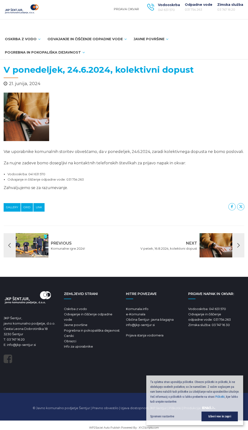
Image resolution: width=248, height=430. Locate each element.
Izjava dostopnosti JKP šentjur (144, 408)
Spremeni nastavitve (162, 416)
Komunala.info (137, 309)
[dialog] (194, 400)
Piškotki (220, 396)
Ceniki (69, 336)
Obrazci (70, 341)
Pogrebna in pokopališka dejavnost (43, 52)
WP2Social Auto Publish (104, 427)
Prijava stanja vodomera (144, 335)
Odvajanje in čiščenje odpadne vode (85, 39)
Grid (27, 207)
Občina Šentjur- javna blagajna (150, 319)
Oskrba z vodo (75, 309)
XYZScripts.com (149, 427)
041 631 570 (217, 309)
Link (39, 207)
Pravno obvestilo (105, 408)
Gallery (12, 207)
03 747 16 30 (221, 325)
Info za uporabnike (78, 346)
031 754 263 (222, 319)
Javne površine (149, 39)
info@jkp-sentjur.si (21, 345)
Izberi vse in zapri (219, 416)
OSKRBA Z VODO (21, 39)
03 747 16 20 (16, 339)
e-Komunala (135, 314)
